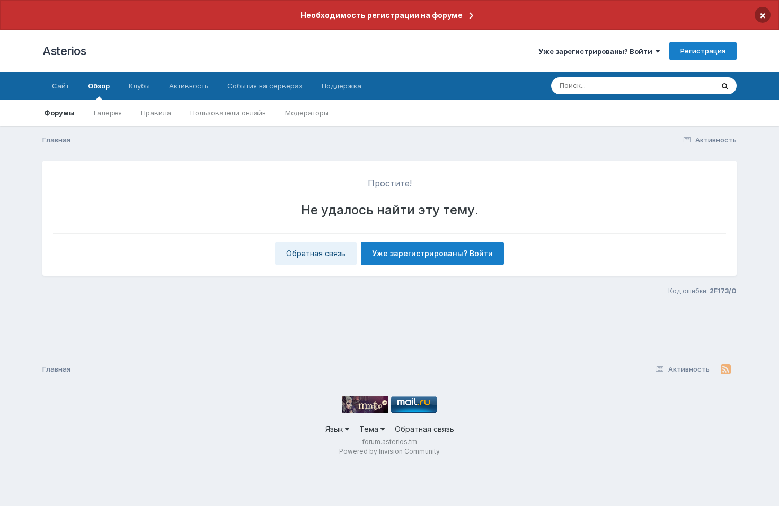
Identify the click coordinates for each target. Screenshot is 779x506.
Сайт (60, 86)
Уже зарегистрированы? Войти (597, 51)
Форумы (59, 113)
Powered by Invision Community (389, 451)
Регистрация (702, 51)
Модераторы (307, 113)
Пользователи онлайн (228, 113)
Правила (156, 113)
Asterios (64, 51)
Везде (689, 85)
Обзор (99, 86)
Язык (335, 428)
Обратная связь (316, 253)
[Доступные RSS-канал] (726, 369)
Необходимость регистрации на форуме (381, 15)
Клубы (139, 86)
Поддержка (341, 86)
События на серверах (265, 86)
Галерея (108, 113)
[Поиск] (725, 85)
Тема (369, 428)
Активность (188, 86)
